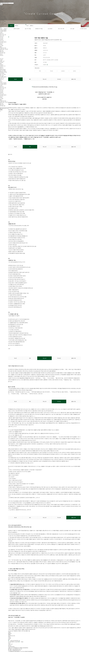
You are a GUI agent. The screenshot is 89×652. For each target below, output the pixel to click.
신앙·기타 (2, 40)
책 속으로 (59, 146)
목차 (30, 146)
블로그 (1, 46)
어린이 (1, 28)
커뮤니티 (1, 43)
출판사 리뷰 (74, 146)
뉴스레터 (1, 45)
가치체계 (1, 9)
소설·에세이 (2, 20)
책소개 (15, 146)
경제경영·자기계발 (3, 19)
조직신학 (1, 37)
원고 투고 (1, 50)
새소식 (9, 643)
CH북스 (1, 32)
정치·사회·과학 (3, 21)
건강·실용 (2, 22)
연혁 (1, 10)
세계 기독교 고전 (3, 34)
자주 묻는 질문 (2, 52)
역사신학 (1, 38)
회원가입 (1, 1)
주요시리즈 (2, 36)
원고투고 (9, 645)
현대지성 (1, 14)
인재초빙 (1, 11)
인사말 (1, 7)
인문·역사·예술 (3, 17)
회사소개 (1, 5)
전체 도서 (1, 15)
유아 (1, 27)
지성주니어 (2, 25)
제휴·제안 (2, 51)
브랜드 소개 (2, 8)
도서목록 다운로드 (3, 23)
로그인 (1, 0)
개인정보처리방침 (11, 646)
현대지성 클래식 (3, 16)
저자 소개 (44, 146)
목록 (9, 639)
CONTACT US (2, 13)
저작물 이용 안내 (3, 48)
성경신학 (1, 39)
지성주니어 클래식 (3, 29)
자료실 (1, 44)
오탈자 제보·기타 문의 (4, 49)
